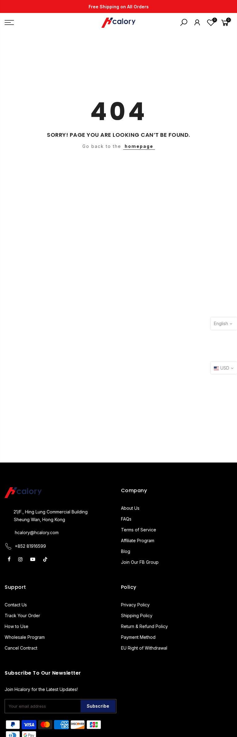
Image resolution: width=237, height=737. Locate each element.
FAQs (126, 518)
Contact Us (16, 604)
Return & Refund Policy (144, 626)
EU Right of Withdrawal (144, 648)
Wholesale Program (25, 637)
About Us (130, 508)
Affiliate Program (137, 540)
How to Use (16, 626)
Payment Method (138, 637)
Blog (125, 551)
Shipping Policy (136, 615)
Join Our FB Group (140, 562)
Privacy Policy (135, 604)
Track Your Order (22, 615)
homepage (139, 146)
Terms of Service (138, 529)
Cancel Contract (21, 648)
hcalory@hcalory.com (37, 532)
